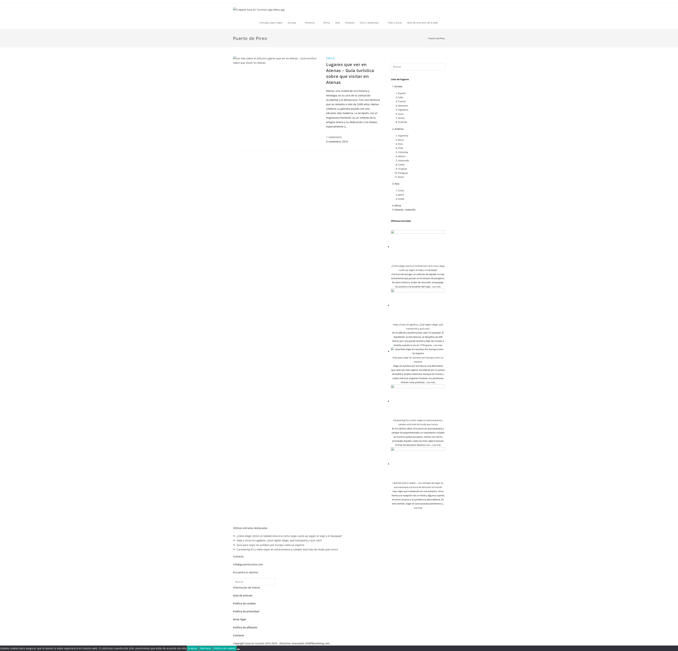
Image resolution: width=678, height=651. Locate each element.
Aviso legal (239, 619)
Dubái (401, 198)
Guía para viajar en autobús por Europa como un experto (270, 545)
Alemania (403, 105)
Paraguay (403, 172)
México (402, 156)
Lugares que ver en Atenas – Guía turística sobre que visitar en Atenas (350, 73)
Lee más (436, 286)
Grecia (330, 58)
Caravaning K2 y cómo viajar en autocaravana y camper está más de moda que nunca (287, 549)
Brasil (401, 177)
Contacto (238, 635)
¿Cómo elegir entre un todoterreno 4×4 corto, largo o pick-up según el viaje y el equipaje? (289, 536)
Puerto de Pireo (437, 38)
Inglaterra (403, 109)
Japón (401, 194)
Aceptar (192, 648)
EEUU (401, 139)
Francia (402, 101)
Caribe (401, 164)
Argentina (403, 135)
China (401, 190)
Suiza (400, 113)
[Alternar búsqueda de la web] (444, 22)
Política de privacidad (246, 611)
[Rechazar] (238, 649)
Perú (400, 143)
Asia (396, 183)
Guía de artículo (242, 595)
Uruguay (402, 168)
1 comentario (334, 137)
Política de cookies (244, 603)
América (399, 128)
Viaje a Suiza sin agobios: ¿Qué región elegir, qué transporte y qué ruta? (279, 540)
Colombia (403, 152)
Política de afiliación (245, 627)
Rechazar (205, 648)
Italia (400, 97)
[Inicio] (424, 38)
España (402, 93)
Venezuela (403, 160)
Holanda (402, 122)
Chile (400, 148)
